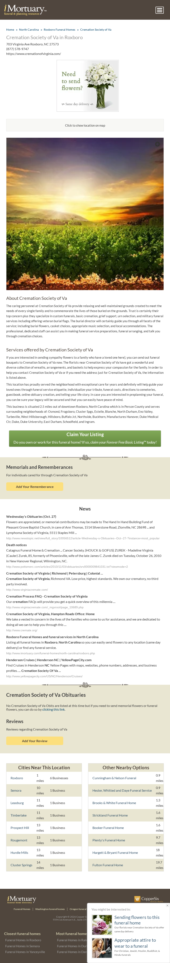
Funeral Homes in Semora (22, 946)
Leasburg (17, 803)
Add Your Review (34, 741)
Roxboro (17, 778)
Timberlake (19, 815)
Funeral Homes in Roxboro (23, 940)
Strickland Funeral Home (110, 815)
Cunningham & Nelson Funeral (114, 778)
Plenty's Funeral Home (108, 840)
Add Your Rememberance (35, 487)
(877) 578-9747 (17, 49)
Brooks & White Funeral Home (114, 803)
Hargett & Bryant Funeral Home (115, 852)
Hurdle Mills (19, 852)
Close (167, 905)
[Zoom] (85, 140)
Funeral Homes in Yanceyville (25, 952)
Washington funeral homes (50, 909)
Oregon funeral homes (82, 909)
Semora (16, 790)
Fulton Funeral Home (107, 865)
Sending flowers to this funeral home (137, 919)
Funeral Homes (22, 909)
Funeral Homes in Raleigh (74, 940)
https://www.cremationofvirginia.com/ (33, 54)
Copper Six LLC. (84, 916)
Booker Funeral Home (108, 828)
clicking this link (53, 709)
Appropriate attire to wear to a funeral (135, 942)
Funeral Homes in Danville (75, 952)
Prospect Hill (20, 828)
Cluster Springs (21, 865)
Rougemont (19, 840)
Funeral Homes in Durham (74, 946)
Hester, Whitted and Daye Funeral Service (122, 790)
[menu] (159, 10)
